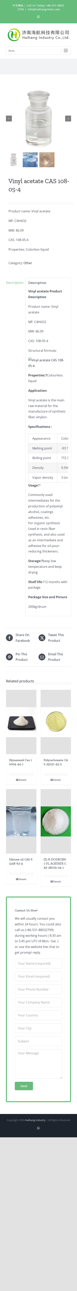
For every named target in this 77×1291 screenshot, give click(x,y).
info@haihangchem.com (44, 9)
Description (14, 282)
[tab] (14, 283)
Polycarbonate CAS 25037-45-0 (56, 762)
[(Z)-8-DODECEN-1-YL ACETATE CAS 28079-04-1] (56, 821)
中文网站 (17, 5)
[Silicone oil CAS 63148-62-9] (21, 821)
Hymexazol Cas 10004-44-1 (20, 762)
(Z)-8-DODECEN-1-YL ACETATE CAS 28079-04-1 (55, 863)
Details (22, 780)
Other (27, 263)
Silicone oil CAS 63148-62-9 (21, 861)
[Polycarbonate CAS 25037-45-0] (56, 722)
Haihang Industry (35, 1120)
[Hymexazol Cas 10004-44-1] (21, 722)
